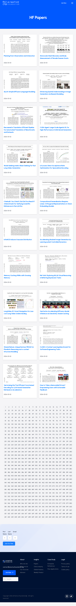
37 (60, 410)
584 (15, 507)
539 (67, 496)
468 (29, 486)
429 (33, 479)
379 (67, 469)
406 (22, 476)
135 (53, 427)
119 (67, 424)
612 (43, 510)
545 (19, 500)
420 (70, 476)
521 (5, 496)
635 (53, 513)
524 (16, 496)
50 (36, 414)
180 (71, 434)
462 (9, 486)
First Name (5, 533)
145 (19, 431)
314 (50, 458)
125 (19, 427)
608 (29, 510)
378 (64, 469)
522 (9, 496)
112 (43, 424)
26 (22, 410)
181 (5, 438)
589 (33, 507)
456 (57, 482)
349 (33, 465)
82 (9, 421)
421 (5, 479)
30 (36, 410)
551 (40, 500)
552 (43, 500)
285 (19, 455)
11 (39, 407)
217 (60, 441)
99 (67, 421)
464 (16, 486)
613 (46, 510)
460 (70, 482)
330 (36, 462)
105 (19, 424)
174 (50, 434)
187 (26, 438)
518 (64, 493)
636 (57, 513)
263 (12, 452)
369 (33, 469)
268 (29, 452)
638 (64, 513)
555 (53, 500)
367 (26, 469)
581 (5, 507)
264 (16, 452)
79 (67, 417)
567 (26, 503)
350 (36, 465)
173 (47, 434)
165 (19, 434)
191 (40, 438)
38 (64, 410)
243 (12, 448)
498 (64, 489)
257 (60, 448)
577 (60, 503)
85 (19, 421)
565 (19, 503)
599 (67, 507)
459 (67, 482)
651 (40, 517)
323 (12, 462)
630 (36, 513)
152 (43, 431)
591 (40, 507)
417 (60, 476)
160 (71, 431)
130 (36, 427)
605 (19, 510)
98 (64, 421)
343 (12, 465)
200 (70, 438)
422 (9, 479)
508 (29, 493)
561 (5, 503)
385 (19, 472)
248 (29, 448)
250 (36, 448)
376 (57, 469)
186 (23, 438)
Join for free (9, 543)
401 (5, 476)
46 (22, 414)
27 (26, 410)
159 (67, 431)
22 (9, 410)
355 (53, 465)
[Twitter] (71, 596)
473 (46, 486)
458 (63, 482)
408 (29, 476)
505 (19, 493)
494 (50, 489)
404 (15, 476)
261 (5, 452)
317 (60, 458)
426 (22, 479)
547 (26, 500)
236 (57, 445)
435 (53, 479)
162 (9, 434)
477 (60, 486)
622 (9, 513)
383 (12, 472)
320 (71, 458)
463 (12, 486)
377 (60, 469)
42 (9, 414)
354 (50, 465)
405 (19, 476)
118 (64, 424)
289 (33, 455)
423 (12, 479)
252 (43, 448)
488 (29, 489)
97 (60, 421)
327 (26, 462)
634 (50, 513)
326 (23, 462)
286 (22, 455)
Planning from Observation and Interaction (19, 56)
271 (40, 452)
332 (43, 462)
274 (50, 452)
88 (29, 421)
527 (26, 496)
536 (57, 496)
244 (16, 448)
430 (36, 479)
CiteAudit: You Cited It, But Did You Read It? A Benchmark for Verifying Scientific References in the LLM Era (19, 203)
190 (36, 438)
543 (12, 500)
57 (60, 414)
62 (9, 417)
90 (36, 421)
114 (50, 424)
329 (33, 462)
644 (16, 517)
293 (47, 455)
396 (57, 472)
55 (53, 414)
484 (15, 489)
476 (57, 486)
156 (57, 431)
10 (36, 407)
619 (67, 510)
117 (60, 424)
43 (12, 414)
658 (64, 517)
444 (15, 482)
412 (43, 476)
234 (50, 445)
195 (53, 438)
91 (39, 421)
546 (22, 500)
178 (64, 434)
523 (12, 496)
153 (47, 431)
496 (57, 489)
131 (39, 427)
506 (22, 493)
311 (39, 458)
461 (5, 486)
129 (33, 427)
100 (71, 421)
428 (29, 479)
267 (26, 452)
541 (5, 500)
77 (60, 417)
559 (67, 500)
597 (60, 507)
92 (43, 421)
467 (26, 486)
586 (22, 507)
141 (5, 431)
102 (9, 424)
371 (40, 469)
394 (50, 472)
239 (67, 445)
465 (19, 486)
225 (19, 445)
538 (64, 496)
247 (26, 448)
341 (5, 465)
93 (46, 421)
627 (26, 513)
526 (22, 496)
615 (53, 510)
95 (53, 421)
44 (16, 414)
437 (60, 479)
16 (56, 407)
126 (23, 427)
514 (50, 493)
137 (60, 427)
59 (67, 414)
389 (33, 472)
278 (64, 452)
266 (23, 452)
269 (33, 452)
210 (36, 441)
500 (70, 489)
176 (57, 434)
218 (64, 441)
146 (23, 431)
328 (29, 462)
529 (33, 496)
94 (50, 421)
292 (43, 455)
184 (16, 438)
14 (50, 407)
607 (26, 510)
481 (5, 489)
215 (53, 441)
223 (12, 445)
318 (64, 458)
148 (29, 431)
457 (60, 482)
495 (53, 489)
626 (23, 513)
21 (5, 410)
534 (50, 496)
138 (64, 427)
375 (53, 469)
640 (70, 513)
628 (29, 513)
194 (50, 438)
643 (12, 517)
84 (16, 421)
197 (60, 438)
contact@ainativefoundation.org (13, 567)
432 (43, 479)
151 (40, 431)
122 (9, 427)
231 (40, 445)
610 (36, 510)
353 (47, 465)
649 (33, 517)
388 (29, 472)
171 (40, 434)
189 (33, 438)
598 (64, 507)
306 (23, 458)
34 (50, 410)
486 (22, 489)
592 (43, 507)
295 (53, 455)
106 (23, 424)
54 (50, 414)
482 (9, 489)
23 (12, 410)
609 (33, 510)
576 (57, 503)
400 (70, 472)
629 (33, 513)
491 (40, 489)
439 (67, 479)
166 (23, 434)
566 (22, 503)
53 (46, 414)
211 (40, 441)
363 (12, 469)
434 (50, 479)
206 (22, 441)
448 (29, 482)
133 (46, 427)
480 (70, 486)
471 (40, 486)
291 (40, 455)
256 (57, 448)
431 (40, 479)
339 (67, 462)
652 (43, 517)
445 (19, 482)
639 (67, 513)
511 (40, 493)
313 (46, 458)
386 (23, 472)
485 (19, 489)
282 (9, 455)
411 (40, 476)
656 (57, 517)
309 (33, 458)
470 (36, 486)
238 (64, 445)
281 (5, 455)
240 (70, 445)
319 (67, 458)
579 (67, 503)
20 (70, 407)
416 (57, 476)
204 (16, 441)
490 (36, 489)
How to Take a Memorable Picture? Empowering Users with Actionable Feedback (52, 387)
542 (9, 500)
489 (33, 489)
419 (67, 476)
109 (33, 424)
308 (29, 458)
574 (50, 503)
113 (46, 424)
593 (47, 507)
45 (19, 414)
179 (67, 434)
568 (29, 503)
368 (29, 469)
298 (64, 455)
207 (26, 441)
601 (5, 510)
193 (46, 438)
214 (50, 441)
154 (50, 431)
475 (53, 486)
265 (19, 452)
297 (60, 455)
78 (64, 417)
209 (33, 441)
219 (67, 441)
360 (71, 465)
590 (36, 507)
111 (39, 424)
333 (47, 462)
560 (70, 500)
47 (26, 414)
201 (5, 441)
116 (57, 424)
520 (70, 493)
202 (9, 441)
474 (50, 486)
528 (29, 496)
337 (60, 462)
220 (70, 441)
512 (43, 493)
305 (19, 458)
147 (26, 431)
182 (9, 438)
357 (60, 465)
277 (60, 452)
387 (26, 472)
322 (9, 462)
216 (57, 441)
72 (43, 417)
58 (64, 414)
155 (53, 431)
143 (12, 431)
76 (57, 417)
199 (67, 438)
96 (57, 421)
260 (70, 448)
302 (9, 458)
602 (9, 510)
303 (12, 458)
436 (57, 479)
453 (46, 482)
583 (12, 507)
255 (53, 448)
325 (19, 462)
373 (47, 469)
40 (70, 410)
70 (36, 417)
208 (29, 441)
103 (12, 424)
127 (26, 427)
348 (29, 465)
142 (9, 431)
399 (67, 472)
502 (9, 493)
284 (16, 455)
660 (70, 517)
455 (53, 482)
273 (47, 452)
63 (12, 417)
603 (12, 510)
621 (5, 513)
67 (26, 417)
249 (33, 448)
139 (67, 427)
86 (22, 421)
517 (60, 493)
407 (26, 476)
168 (29, 434)
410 (36, 476)
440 (70, 479)
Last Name (10, 533)
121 (5, 427)
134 (50, 427)
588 (29, 507)
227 (26, 445)
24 (15, 410)
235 (53, 445)
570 (36, 503)
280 (70, 452)
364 (16, 469)
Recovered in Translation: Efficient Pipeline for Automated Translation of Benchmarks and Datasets (19, 129)
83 (12, 421)
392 (43, 472)
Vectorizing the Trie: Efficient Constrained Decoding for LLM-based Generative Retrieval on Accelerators (19, 387)
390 (36, 472)
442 (9, 482)
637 (60, 513)
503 (12, 493)
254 (50, 448)
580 (70, 503)
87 (26, 421)
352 (43, 465)
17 (60, 407)
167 (26, 434)
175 (53, 434)
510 (36, 493)
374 (50, 469)
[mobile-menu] (71, 3)
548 (29, 500)
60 (70, 414)
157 (60, 431)
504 (15, 493)
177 (60, 434)
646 (22, 517)
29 (33, 410)
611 (40, 510)
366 (23, 469)
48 (29, 414)
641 (5, 517)
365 (19, 469)
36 (57, 410)
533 (47, 496)
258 (64, 448)
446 (22, 482)
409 (33, 476)
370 (36, 469)
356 (57, 465)
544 (15, 500)
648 (29, 517)
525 (19, 496)
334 (50, 462)
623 (12, 513)
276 (57, 452)
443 (12, 482)
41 (5, 414)
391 (40, 472)
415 (53, 476)
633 (47, 513)
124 (16, 427)
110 (36, 424)
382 (9, 472)
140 (71, 427)
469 (33, 486)
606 (22, 510)
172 (43, 434)
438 (64, 479)
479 (67, 486)
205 (19, 441)
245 (19, 448)
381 (5, 472)
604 (16, 510)
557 (60, 500)
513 (47, 493)
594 (50, 507)
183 (12, 438)
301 (5, 458)
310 (36, 458)
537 (60, 496)
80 (70, 417)
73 (46, 417)
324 (16, 462)
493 (47, 489)
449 (33, 482)
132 (43, 427)
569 (33, 503)
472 (43, 486)
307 (26, 458)
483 (12, 489)
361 (5, 469)
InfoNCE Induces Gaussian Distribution (18, 240)
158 (64, 431)
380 (70, 469)
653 (47, 517)
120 (71, 424)
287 (26, 455)
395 (53, 472)
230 (36, 445)
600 (70, 507)
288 (29, 455)
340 (70, 462)
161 (5, 434)
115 (53, 424)
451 (40, 482)
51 (39, 414)
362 (9, 469)
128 (29, 427)
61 (5, 417)
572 (43, 503)
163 (12, 434)
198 (64, 438)
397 (60, 472)
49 (33, 414)
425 (19, 479)
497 (60, 489)
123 (12, 427)
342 (9, 465)
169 (33, 434)
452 (43, 482)
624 (16, 513)
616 (57, 510)
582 (9, 507)
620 (70, 510)
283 (12, 455)
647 (26, 517)
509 (33, 493)
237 (60, 445)
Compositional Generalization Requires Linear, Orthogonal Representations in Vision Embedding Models (56, 203)
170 (36, 434)
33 (46, 410)
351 (40, 465)
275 (53, 452)
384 (16, 472)
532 (43, 496)
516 (57, 493)
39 (67, 410)
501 (5, 493)
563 (12, 503)
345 (19, 465)
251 (40, 448)
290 (36, 455)
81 (5, 421)
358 (64, 465)
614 (50, 510)
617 (60, 510)
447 (26, 482)
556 (57, 500)
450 (36, 482)
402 (9, 476)
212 (43, 441)
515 (53, 493)
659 (67, 517)
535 (53, 496)
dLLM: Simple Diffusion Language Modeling (19, 92)
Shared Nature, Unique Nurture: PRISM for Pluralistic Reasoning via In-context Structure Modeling (19, 349)
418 (64, 476)
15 (53, 407)
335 (53, 462)
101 (5, 424)
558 (63, 500)
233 (47, 445)
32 (43, 410)
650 (36, 517)
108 (29, 424)
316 (57, 458)
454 (50, 482)
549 (33, 500)
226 (23, 445)
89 (33, 421)
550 (36, 500)
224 (16, 445)
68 (29, 417)
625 (19, 513)
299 (67, 455)
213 (46, 441)
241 (5, 448)
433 (47, 479)
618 (64, 510)
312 (43, 458)
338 (64, 462)
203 (12, 441)
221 (5, 445)
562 (9, 503)
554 (50, 500)
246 (22, 448)
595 (53, 507)
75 (53, 417)
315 (53, 458)
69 (33, 417)
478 (63, 486)
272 (43, 452)
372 (43, 469)
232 (43, 445)
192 (43, 438)
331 (40, 462)
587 (26, 507)
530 (36, 496)
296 (57, 455)
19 (67, 407)
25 (19, 410)
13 (46, 407)
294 (50, 455)
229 (33, 445)
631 (40, 513)
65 (19, 417)
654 (50, 517)
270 (36, 452)
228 (29, 445)
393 (47, 472)
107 (26, 424)
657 (60, 517)
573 (46, 503)
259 (67, 448)
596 (57, 507)
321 (5, 462)
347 (26, 465)
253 (47, 448)
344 (16, 465)
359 (67, 465)
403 (12, 476)
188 (29, 438)
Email (14, 532)
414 (50, 476)
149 (33, 431)
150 (36, 431)
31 (39, 410)
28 (29, 410)
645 (19, 517)
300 (70, 455)
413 (47, 476)
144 (16, 431)
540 (70, 496)
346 (23, 465)
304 (16, 458)
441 (5, 482)
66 (22, 417)
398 (64, 472)
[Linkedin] (67, 596)
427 (26, 479)
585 (19, 507)
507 (26, 493)
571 (40, 503)
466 (22, 486)
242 (9, 448)
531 (40, 496)
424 (16, 479)
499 (67, 489)
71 (39, 417)
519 (67, 493)
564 (16, 503)
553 (46, 500)
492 (43, 489)
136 (57, 427)
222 (9, 445)
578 (63, 503)
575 (53, 503)
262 (9, 452)
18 (63, 407)
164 (16, 434)
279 (67, 452)
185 (19, 438)
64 (15, 417)
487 (26, 489)
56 (57, 414)
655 (53, 517)
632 (43, 513)
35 (53, 410)
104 (16, 424)
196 (57, 438)
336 (57, 462)
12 (43, 407)
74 (50, 417)
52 (43, 414)
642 (9, 517)
